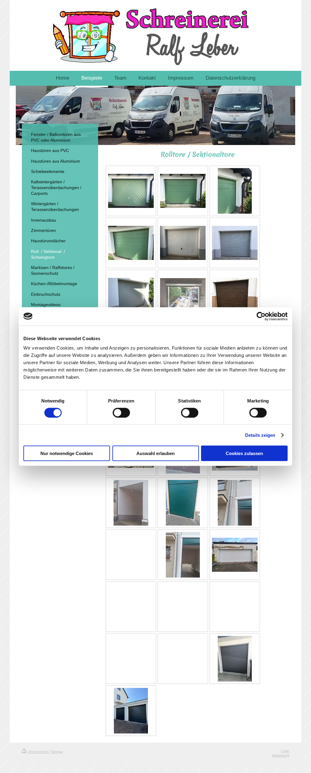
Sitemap (57, 752)
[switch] (121, 412)
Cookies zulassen (244, 453)
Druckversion (38, 752)
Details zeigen (260, 434)
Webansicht (280, 755)
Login (285, 751)
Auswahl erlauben (155, 453)
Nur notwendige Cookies (66, 453)
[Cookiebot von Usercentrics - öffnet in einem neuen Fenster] (261, 316)
